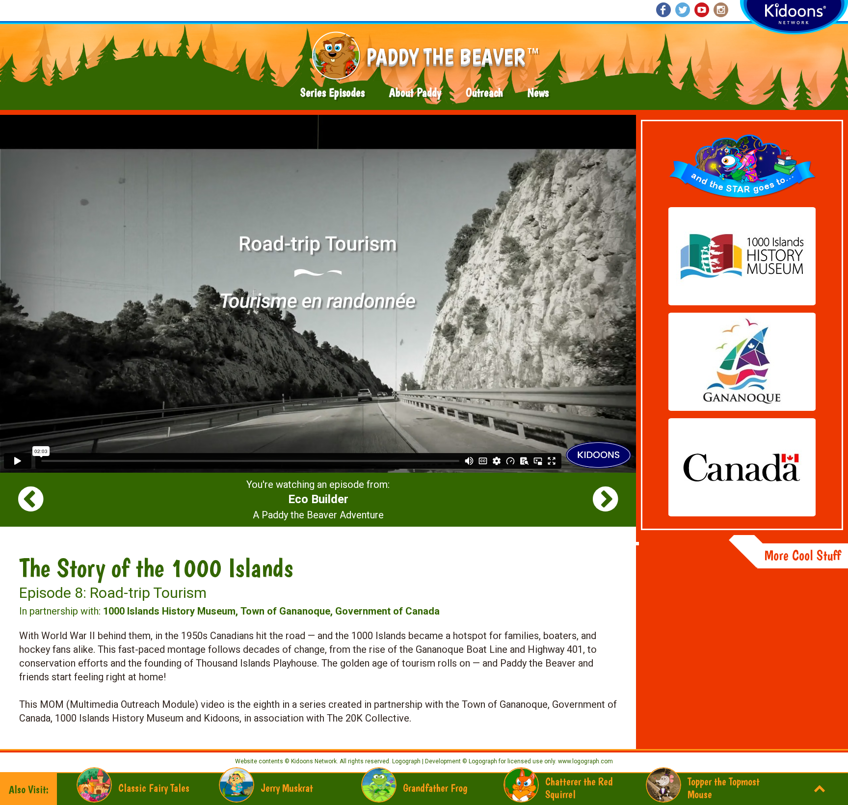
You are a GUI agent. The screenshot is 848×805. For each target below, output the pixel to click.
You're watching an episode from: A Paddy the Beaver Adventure (318, 500)
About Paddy (415, 92)
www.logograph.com (584, 761)
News (538, 92)
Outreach (484, 92)
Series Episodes (332, 92)
